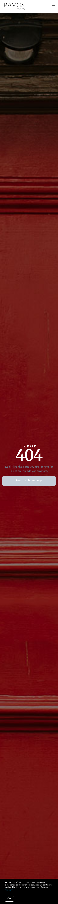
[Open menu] (53, 6)
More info (9, 890)
